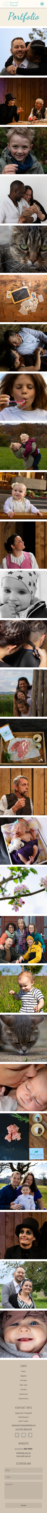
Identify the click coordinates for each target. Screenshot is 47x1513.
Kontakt (24, 1389)
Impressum (23, 1394)
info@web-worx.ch (23, 1453)
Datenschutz (23, 1398)
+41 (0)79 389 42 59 (23, 1429)
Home (23, 1371)
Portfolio (23, 1380)
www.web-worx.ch (23, 1456)
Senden (23, 1505)
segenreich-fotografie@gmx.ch (23, 1425)
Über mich (23, 1385)
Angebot (23, 1376)
